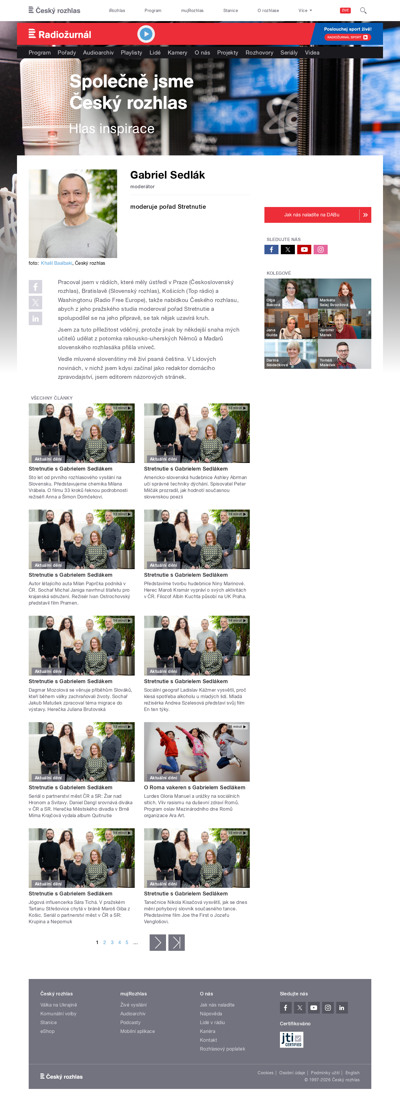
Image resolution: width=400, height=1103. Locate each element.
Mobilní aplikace (137, 1031)
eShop (47, 1031)
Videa (312, 52)
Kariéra (207, 1031)
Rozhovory (259, 52)
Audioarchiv (98, 52)
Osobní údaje (292, 1072)
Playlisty (132, 52)
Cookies (265, 1072)
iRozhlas (117, 10)
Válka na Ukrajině (58, 1005)
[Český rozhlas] (54, 10)
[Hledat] (363, 10)
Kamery (178, 52)
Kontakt (208, 1040)
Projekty (228, 52)
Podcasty (130, 1022)
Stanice (230, 10)
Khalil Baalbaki (56, 263)
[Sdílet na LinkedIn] (35, 318)
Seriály (289, 52)
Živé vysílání (133, 1005)
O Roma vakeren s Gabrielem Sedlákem (195, 787)
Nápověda (211, 1014)
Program (153, 10)
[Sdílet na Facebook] (35, 286)
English (353, 1072)
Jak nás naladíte (217, 1005)
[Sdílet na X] (35, 302)
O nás (202, 52)
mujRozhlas (192, 10)
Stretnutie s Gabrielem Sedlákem (71, 469)
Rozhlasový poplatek (222, 1049)
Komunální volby (58, 1014)
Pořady (67, 52)
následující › (158, 942)
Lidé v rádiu (212, 1022)
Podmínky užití (325, 1072)
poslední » (176, 942)
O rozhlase (268, 10)
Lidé (155, 52)
